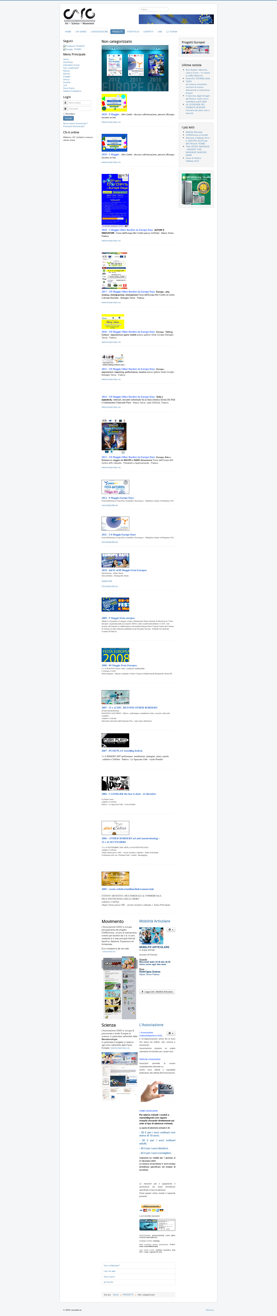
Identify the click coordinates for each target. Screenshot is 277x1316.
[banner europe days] (176, 18)
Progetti (66, 76)
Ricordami (70, 113)
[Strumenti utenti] (171, 929)
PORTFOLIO (133, 31)
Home (66, 59)
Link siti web (109, 1271)
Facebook (80, 45)
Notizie (66, 70)
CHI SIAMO (81, 31)
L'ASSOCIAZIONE (99, 31)
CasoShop (68, 62)
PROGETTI (117, 31)
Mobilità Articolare (154, 921)
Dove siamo (109, 1276)
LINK (160, 31)
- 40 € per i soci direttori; (153, 1148)
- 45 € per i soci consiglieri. (155, 1153)
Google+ (78, 48)
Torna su (210, 1309)
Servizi (66, 79)
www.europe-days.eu (111, 121)
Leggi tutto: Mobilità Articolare (158, 991)
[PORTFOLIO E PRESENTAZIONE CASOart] (135, 68)
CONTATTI (148, 31)
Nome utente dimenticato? (75, 123)
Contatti (66, 82)
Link (65, 85)
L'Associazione (151, 1024)
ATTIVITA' (108, 1282)
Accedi (68, 118)
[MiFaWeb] (196, 188)
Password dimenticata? (74, 126)
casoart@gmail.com (149, 1117)
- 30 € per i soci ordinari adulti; (157, 1141)
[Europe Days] (195, 49)
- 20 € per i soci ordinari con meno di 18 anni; (157, 1133)
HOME (68, 31)
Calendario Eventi (71, 65)
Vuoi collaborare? (71, 67)
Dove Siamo (69, 88)
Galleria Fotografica (72, 91)
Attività (66, 73)
